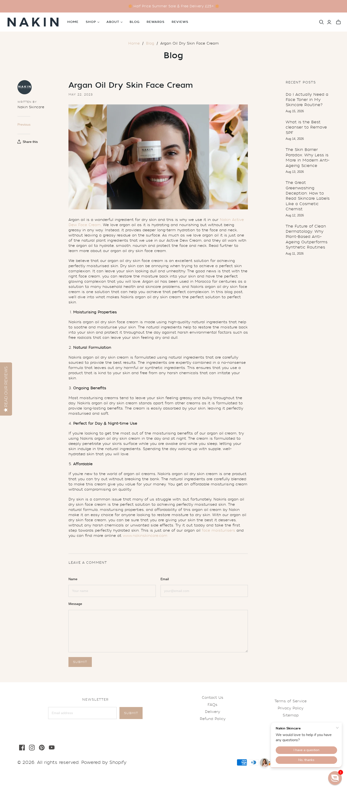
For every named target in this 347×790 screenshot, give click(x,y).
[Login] (329, 22)
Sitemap (291, 715)
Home (73, 22)
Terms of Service (291, 701)
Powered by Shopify (103, 762)
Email (165, 579)
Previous (23, 124)
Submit (131, 713)
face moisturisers (218, 530)
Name (72, 579)
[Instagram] (32, 747)
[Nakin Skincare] (33, 22)
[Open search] (321, 22)
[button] (335, 778)
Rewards (156, 22)
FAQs (212, 704)
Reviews (180, 22)
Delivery (212, 711)
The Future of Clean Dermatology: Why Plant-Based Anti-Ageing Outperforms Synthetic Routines (306, 237)
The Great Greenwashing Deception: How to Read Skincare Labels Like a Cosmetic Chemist (308, 195)
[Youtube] (52, 747)
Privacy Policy (290, 708)
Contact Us (212, 697)
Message (75, 604)
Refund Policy (212, 718)
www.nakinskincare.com (145, 535)
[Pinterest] (42, 747)
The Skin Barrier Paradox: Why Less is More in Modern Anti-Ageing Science (307, 157)
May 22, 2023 (80, 94)
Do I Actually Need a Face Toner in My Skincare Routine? (307, 100)
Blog (135, 22)
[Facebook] (22, 747)
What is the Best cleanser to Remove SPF (306, 127)
